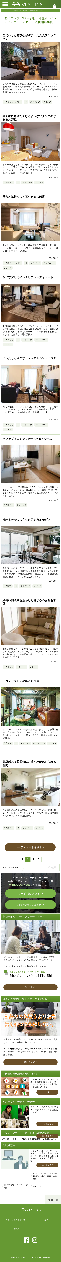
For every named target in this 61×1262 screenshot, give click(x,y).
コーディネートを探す (28, 847)
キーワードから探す (11, 867)
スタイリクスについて (15, 1220)
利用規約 (15, 1229)
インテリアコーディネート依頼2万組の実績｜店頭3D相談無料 (45, 1176)
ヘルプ (45, 1220)
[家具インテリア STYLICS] (27, 4)
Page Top (52, 1199)
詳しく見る (29, 987)
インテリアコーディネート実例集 (15, 1186)
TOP (5, 1176)
